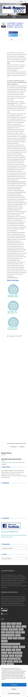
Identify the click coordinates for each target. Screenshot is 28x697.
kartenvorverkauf (6, 647)
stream (11, 655)
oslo (10, 652)
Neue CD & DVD (22, 443)
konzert (15, 647)
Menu (21, 1)
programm (4, 655)
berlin (9, 626)
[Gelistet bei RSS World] (4, 614)
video (3, 664)
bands (3, 626)
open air (4, 652)
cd (13, 626)
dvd (3, 632)
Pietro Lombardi (17, 652)
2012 (13, 623)
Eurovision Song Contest (12, 443)
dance (23, 626)
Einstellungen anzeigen (14, 693)
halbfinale (21, 638)
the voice (4, 658)
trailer (15, 661)
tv (20, 661)
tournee (10, 661)
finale (10, 638)
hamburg (4, 641)
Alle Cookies (14, 684)
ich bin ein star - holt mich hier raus (10, 644)
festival (18, 635)
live (13, 649)
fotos (15, 638)
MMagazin (22, 446)
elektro (18, 632)
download (4, 629)
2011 (8, 623)
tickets (3, 661)
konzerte (22, 647)
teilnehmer (18, 655)
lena (3, 649)
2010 (3, 623)
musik (18, 649)
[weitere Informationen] (20, 35)
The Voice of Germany (14, 658)
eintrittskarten (10, 632)
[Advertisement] (17, 390)
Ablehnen (14, 689)
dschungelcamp (13, 629)
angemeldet (9, 462)
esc (23, 632)
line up (8, 649)
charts (18, 626)
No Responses (13, 446)
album (18, 623)
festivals (4, 638)
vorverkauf (10, 664)
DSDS (21, 629)
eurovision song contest (8, 635)
